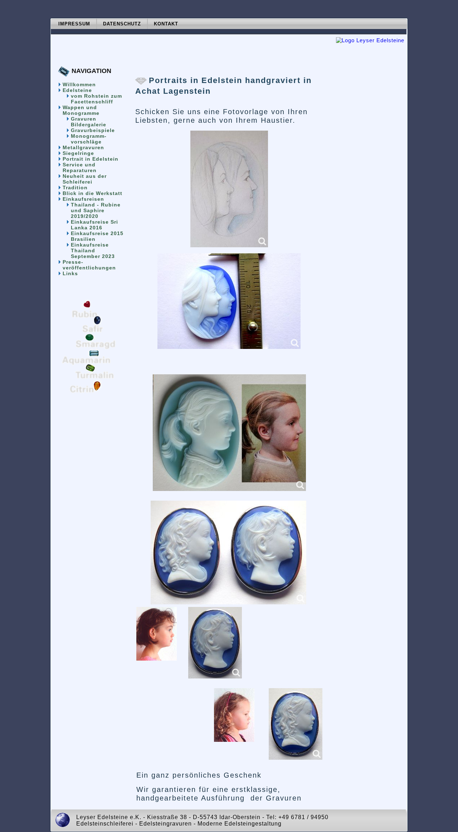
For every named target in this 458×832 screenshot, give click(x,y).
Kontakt (166, 23)
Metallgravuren (83, 147)
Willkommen (79, 84)
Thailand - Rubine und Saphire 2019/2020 (96, 210)
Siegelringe (78, 153)
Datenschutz (122, 23)
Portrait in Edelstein (90, 159)
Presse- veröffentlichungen (89, 265)
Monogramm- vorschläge (89, 139)
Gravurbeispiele (93, 130)
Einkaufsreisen (83, 199)
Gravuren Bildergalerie (88, 121)
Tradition (75, 187)
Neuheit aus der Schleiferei (85, 179)
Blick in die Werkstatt (92, 193)
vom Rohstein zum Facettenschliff (96, 98)
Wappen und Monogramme (81, 110)
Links (70, 273)
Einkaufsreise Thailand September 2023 (93, 250)
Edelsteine (77, 90)
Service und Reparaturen (80, 167)
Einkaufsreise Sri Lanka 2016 (94, 224)
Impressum (74, 23)
